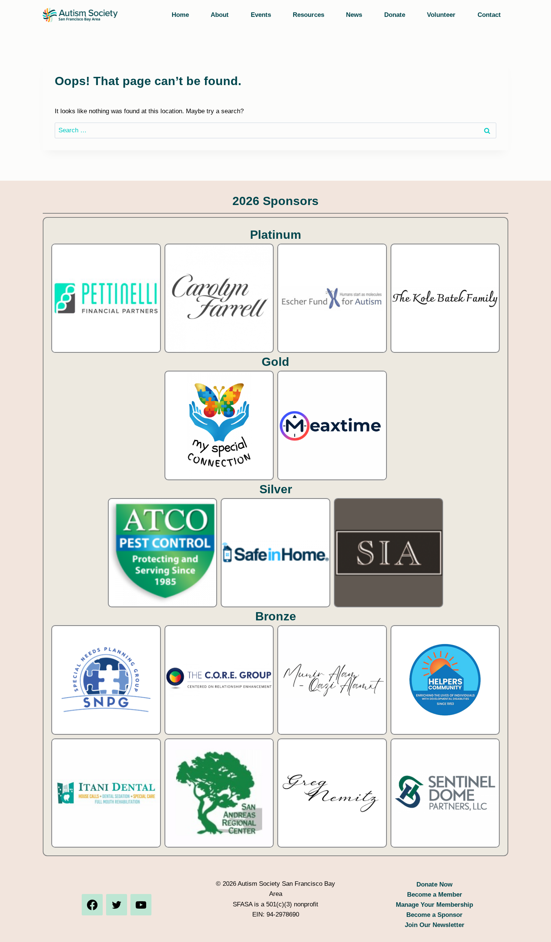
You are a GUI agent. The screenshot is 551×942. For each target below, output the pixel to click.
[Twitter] (116, 904)
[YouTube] (140, 904)
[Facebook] (92, 904)
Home (180, 14)
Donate (394, 14)
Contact (489, 14)
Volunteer (441, 14)
